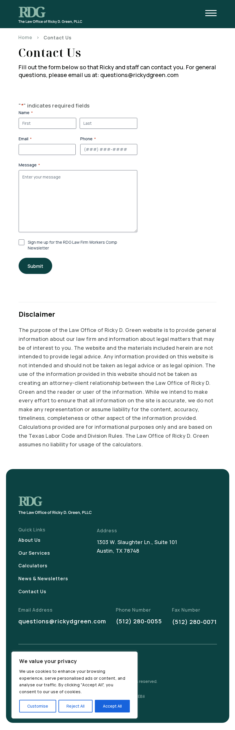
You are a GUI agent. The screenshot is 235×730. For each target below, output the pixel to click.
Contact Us (32, 591)
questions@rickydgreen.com (62, 621)
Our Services (34, 553)
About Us (29, 540)
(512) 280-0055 (139, 621)
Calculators (33, 565)
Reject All (75, 706)
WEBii (139, 696)
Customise (37, 706)
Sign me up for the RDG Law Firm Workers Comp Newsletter (72, 245)
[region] (74, 685)
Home (25, 37)
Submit (35, 266)
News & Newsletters (43, 578)
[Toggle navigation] (211, 14)
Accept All (112, 706)
